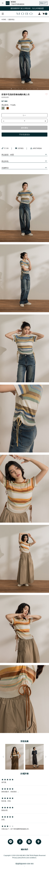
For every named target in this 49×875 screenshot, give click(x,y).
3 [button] (19, 89)
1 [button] (11, 89)
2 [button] (15, 89)
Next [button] (45, 757)
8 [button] (37, 89)
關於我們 (24, 849)
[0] (43, 14)
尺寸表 (6, 148)
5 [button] (26, 89)
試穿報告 (21, 148)
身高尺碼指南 (37, 148)
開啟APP (43, 3)
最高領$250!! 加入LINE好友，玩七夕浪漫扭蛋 (16, 8)
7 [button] (34, 89)
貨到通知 (24, 128)
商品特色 (5, 161)
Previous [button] (3, 757)
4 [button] (22, 89)
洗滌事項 (5, 168)
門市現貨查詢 (24, 135)
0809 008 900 (28, 864)
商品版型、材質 (8, 155)
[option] (24, 56)
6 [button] (30, 89)
